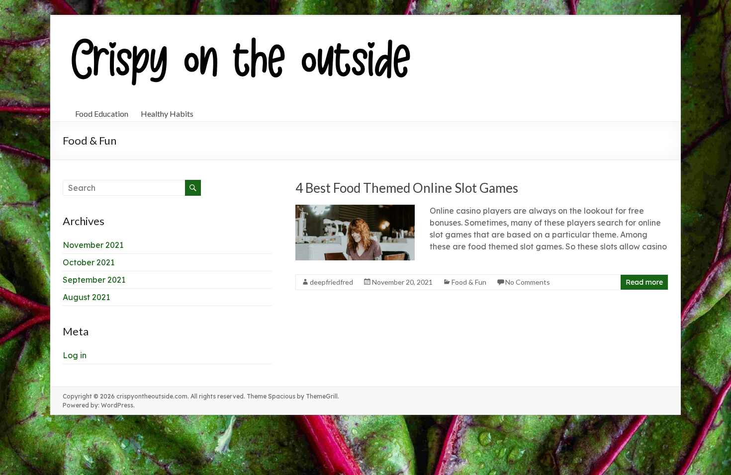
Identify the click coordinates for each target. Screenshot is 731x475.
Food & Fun (469, 282)
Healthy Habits (167, 113)
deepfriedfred (331, 282)
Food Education (101, 113)
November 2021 (93, 245)
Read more (644, 282)
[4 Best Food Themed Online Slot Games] (355, 210)
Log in (75, 355)
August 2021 (86, 297)
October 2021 (88, 262)
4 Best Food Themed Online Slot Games (406, 188)
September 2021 (94, 280)
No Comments (527, 282)
